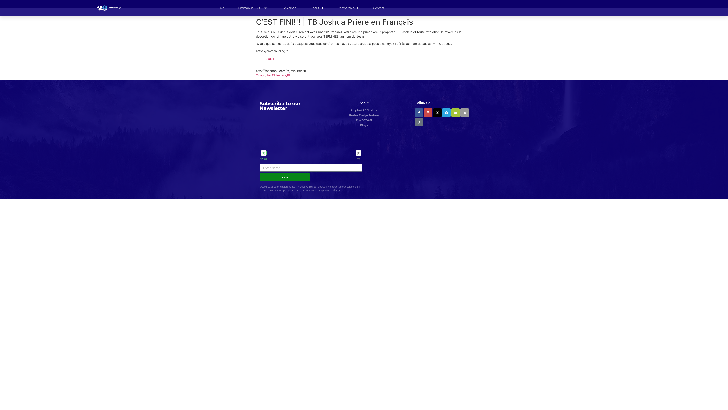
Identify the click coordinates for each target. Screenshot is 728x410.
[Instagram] (428, 112)
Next (284, 177)
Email (358, 159)
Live (221, 8)
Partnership (346, 8)
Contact (378, 8)
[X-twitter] (437, 112)
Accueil (269, 59)
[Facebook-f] (419, 112)
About (315, 8)
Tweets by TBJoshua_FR (273, 75)
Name (264, 159)
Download (289, 8)
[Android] (455, 112)
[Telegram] (446, 112)
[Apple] (464, 112)
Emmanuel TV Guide (253, 8)
